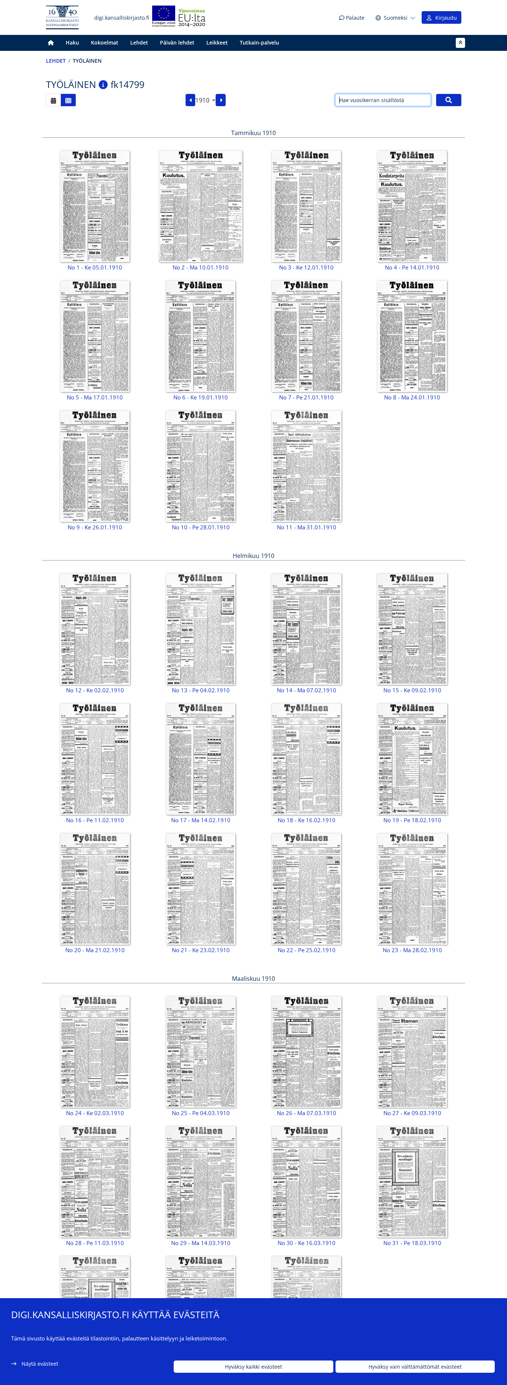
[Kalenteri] (53, 100)
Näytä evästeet (40, 1363)
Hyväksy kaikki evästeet (253, 1366)
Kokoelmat (104, 42)
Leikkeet (217, 42)
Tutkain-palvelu (259, 42)
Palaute (354, 17)
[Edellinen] (191, 100)
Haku (72, 42)
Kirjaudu (444, 17)
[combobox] (205, 100)
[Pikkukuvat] (68, 100)
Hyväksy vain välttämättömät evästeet (415, 1366)
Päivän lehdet (177, 42)
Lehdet (139, 42)
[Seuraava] (221, 100)
